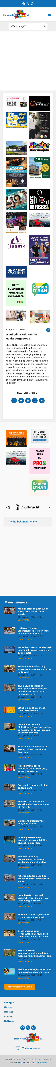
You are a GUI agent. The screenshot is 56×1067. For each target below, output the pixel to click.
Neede (8, 1007)
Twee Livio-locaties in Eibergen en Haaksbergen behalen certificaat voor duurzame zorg (32, 690)
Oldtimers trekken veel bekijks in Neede (31, 822)
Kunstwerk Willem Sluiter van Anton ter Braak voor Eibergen (32, 749)
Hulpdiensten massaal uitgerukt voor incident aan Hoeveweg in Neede (33, 898)
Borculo (8, 1011)
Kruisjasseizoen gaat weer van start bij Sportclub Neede (33, 611)
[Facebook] (23, 3)
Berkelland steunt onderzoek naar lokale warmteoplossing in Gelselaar (35, 650)
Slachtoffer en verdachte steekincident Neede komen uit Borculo (34, 804)
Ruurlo (8, 1016)
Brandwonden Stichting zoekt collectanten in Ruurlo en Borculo (34, 669)
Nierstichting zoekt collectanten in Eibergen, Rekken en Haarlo (32, 768)
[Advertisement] (28, 61)
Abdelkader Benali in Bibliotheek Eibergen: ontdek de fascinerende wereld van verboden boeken (34, 728)
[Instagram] (32, 3)
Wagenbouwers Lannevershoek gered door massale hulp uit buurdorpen (34, 953)
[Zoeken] (45, 26)
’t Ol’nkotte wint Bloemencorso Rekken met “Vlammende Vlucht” (33, 631)
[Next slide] (49, 507)
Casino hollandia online (22, 521)
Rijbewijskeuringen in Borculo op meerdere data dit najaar (34, 971)
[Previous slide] (6, 507)
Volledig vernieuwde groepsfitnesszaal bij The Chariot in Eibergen (32, 840)
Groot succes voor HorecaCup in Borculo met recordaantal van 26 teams (33, 934)
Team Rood (23, 1062)
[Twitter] (28, 3)
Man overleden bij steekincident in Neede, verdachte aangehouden (32, 859)
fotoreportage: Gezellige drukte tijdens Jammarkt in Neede (33, 878)
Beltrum (9, 1021)
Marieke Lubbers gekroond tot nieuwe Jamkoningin (33, 916)
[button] (48, 330)
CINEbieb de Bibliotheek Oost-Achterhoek (31, 709)
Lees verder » (25, 620)
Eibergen (9, 1002)
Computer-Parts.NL (39, 1062)
